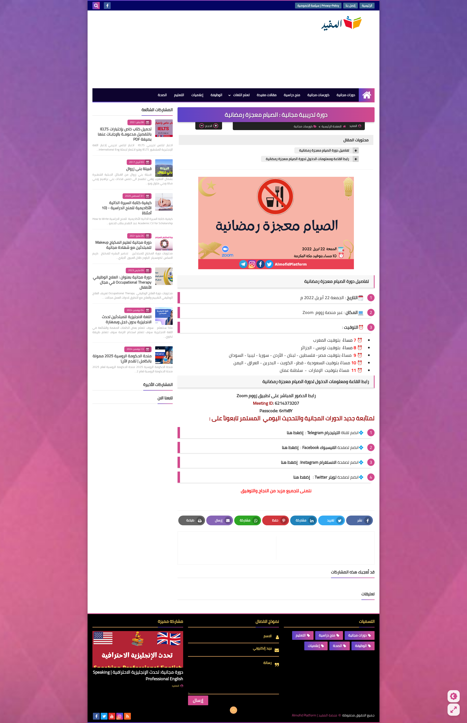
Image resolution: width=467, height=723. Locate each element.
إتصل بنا (350, 5)
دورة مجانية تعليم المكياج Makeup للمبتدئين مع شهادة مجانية (123, 245)
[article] (229, 548)
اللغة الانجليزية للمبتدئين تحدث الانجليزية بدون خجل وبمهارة (127, 319)
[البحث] (96, 5)
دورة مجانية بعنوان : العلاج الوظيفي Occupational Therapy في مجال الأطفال (122, 282)
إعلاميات (197, 95)
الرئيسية (367, 5)
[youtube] (111, 716)
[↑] (233, 710)
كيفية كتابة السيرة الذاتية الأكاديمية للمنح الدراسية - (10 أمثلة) (127, 207)
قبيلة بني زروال (139, 168)
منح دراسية (292, 95)
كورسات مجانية (318, 95)
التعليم (179, 95)
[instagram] (119, 716)
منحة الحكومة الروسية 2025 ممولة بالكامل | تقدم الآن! (122, 358)
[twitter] (104, 716)
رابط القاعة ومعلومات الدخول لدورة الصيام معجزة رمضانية (307, 159)
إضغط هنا (290, 447)
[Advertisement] (180, 49)
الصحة (162, 95)
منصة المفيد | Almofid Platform (314, 715)
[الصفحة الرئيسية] (367, 95)
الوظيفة (216, 95)
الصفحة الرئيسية (331, 126)
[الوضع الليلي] (454, 696)
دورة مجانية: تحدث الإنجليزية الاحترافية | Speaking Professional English (138, 675)
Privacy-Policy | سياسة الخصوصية (318, 5)
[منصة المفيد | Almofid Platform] (339, 23)
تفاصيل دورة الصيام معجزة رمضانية (324, 150)
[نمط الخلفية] (454, 710)
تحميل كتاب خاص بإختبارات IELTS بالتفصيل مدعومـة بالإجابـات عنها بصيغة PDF (125, 134)
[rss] (127, 716)
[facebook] (107, 5)
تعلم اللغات (241, 95)
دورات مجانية (346, 95)
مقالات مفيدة (267, 95)
